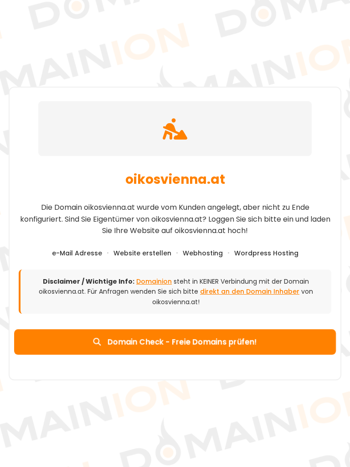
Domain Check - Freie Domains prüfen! (181, 342)
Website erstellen (142, 253)
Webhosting (203, 253)
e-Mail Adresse (77, 253)
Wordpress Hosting (266, 253)
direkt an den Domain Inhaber (249, 291)
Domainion (154, 281)
